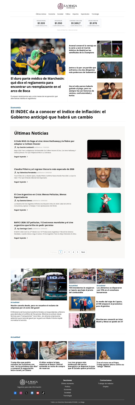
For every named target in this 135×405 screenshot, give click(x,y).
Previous (53, 252)
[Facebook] (15, 393)
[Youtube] (38, 393)
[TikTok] (43, 393)
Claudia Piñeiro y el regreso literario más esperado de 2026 (44, 169)
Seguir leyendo (20, 157)
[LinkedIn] (32, 393)
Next (83, 252)
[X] (26, 393)
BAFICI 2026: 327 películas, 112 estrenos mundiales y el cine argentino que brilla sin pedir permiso (43, 224)
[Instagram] (21, 393)
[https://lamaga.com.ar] (67, 6)
